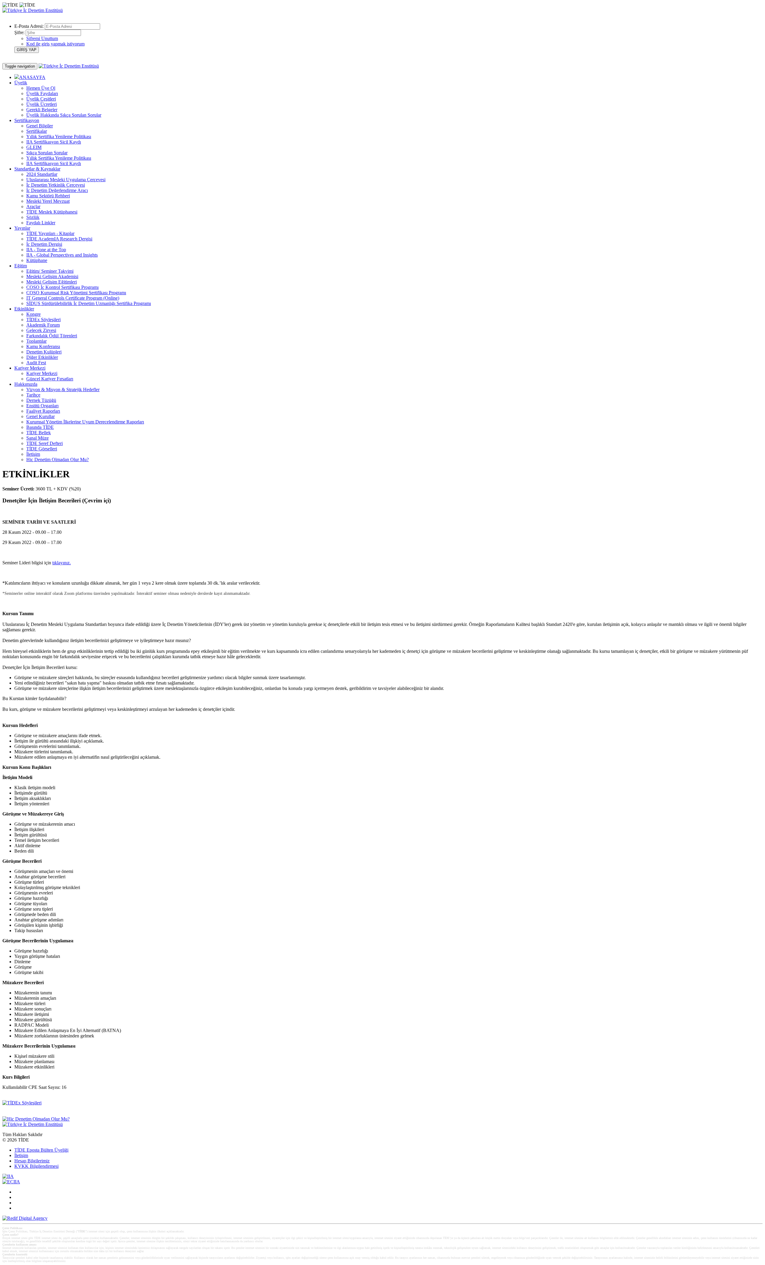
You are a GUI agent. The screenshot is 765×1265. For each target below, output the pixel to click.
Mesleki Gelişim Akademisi (52, 276)
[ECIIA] (11, 1181)
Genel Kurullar (40, 416)
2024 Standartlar (41, 174)
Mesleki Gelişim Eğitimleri (51, 281)
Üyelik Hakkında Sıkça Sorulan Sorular (63, 115)
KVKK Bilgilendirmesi (36, 1166)
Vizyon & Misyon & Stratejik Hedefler (63, 389)
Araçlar (33, 206)
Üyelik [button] (20, 82)
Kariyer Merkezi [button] (29, 368)
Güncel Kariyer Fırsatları (49, 378)
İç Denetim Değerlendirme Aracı (57, 190)
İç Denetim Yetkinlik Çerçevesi (55, 185)
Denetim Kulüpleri (44, 351)
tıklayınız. (61, 562)
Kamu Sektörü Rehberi (48, 195)
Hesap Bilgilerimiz (32, 1160)
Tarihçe (33, 394)
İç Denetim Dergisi (44, 244)
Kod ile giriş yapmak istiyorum (55, 43)
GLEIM (34, 147)
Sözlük (32, 217)
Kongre (33, 314)
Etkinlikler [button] (24, 308)
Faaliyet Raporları (43, 411)
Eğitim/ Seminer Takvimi (50, 271)
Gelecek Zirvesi (41, 330)
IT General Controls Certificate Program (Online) (72, 298)
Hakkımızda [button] (25, 384)
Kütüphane (36, 260)
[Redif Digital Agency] (25, 1218)
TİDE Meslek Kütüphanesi (51, 211)
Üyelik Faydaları (42, 93)
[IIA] (8, 1176)
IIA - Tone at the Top (46, 249)
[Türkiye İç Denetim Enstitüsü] (32, 10)
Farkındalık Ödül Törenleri (51, 335)
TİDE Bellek (38, 432)
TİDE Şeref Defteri (44, 443)
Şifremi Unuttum (42, 38)
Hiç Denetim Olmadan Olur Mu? (57, 459)
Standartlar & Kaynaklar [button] (37, 168)
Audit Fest (36, 362)
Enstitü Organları (42, 405)
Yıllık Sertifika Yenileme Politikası (58, 136)
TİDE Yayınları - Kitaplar (50, 233)
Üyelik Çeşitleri (41, 98)
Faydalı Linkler (40, 222)
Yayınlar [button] (22, 228)
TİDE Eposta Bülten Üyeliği (41, 1150)
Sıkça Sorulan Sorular (47, 152)
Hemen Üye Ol (40, 88)
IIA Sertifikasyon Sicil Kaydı (53, 141)
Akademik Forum (43, 324)
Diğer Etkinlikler (42, 357)
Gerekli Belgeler (41, 109)
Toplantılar (36, 341)
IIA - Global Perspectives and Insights (62, 254)
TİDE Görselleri (41, 448)
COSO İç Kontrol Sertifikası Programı (62, 287)
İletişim (33, 454)
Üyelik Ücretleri (41, 104)
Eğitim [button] (20, 265)
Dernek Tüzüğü (41, 400)
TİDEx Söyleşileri (43, 319)
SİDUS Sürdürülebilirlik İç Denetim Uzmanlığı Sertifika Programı (88, 303)
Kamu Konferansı (43, 346)
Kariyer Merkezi (41, 373)
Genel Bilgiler (39, 125)
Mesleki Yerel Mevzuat (48, 201)
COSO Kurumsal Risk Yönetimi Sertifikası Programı (76, 292)
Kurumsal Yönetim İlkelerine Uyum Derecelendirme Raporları (85, 421)
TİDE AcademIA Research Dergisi (59, 238)
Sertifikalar (36, 131)
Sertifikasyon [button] (26, 120)
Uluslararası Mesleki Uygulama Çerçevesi (65, 179)
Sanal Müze (37, 438)
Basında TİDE (40, 427)
